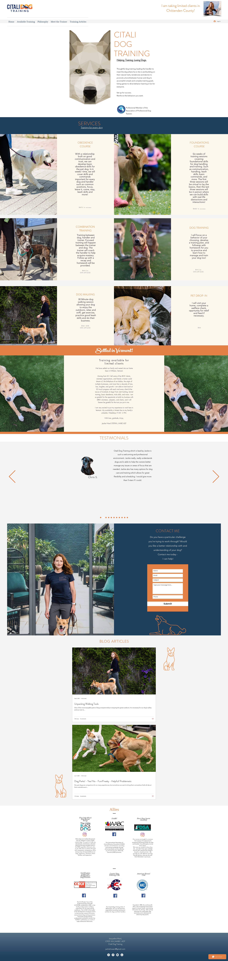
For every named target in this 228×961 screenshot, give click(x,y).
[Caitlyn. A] (127, 517)
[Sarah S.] (100, 517)
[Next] (216, 476)
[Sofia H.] (108, 517)
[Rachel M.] (119, 517)
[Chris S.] (103, 517)
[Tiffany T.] (106, 517)
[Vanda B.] (116, 517)
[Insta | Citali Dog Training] (108, 955)
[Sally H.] (114, 517)
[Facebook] (114, 834)
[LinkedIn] (122, 955)
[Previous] (12, 476)
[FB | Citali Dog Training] (113, 955)
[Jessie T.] (111, 517)
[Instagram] (84, 834)
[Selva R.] (122, 517)
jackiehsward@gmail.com (115, 949)
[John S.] (124, 517)
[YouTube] (117, 955)
